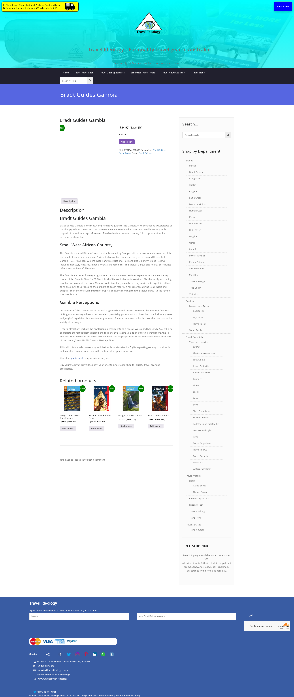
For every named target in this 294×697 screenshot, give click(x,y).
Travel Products (194, 475)
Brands (189, 160)
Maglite (193, 236)
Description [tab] (69, 201)
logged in (79, 459)
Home (66, 72)
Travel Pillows (200, 449)
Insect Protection (201, 366)
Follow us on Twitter (46, 691)
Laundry (197, 378)
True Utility (195, 287)
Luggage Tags (196, 504)
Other (192, 242)
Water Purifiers (197, 330)
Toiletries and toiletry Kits (206, 423)
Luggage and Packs (199, 306)
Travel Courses (196, 529)
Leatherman (195, 223)
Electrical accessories (204, 353)
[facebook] (56, 654)
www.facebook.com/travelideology (53, 674)
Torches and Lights (203, 430)
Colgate (193, 191)
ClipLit (192, 184)
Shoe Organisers (201, 411)
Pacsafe (193, 249)
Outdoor (190, 301)
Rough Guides (196, 262)
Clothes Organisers (199, 498)
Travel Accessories (198, 342)
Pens (195, 398)
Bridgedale (194, 178)
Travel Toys (195, 517)
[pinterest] (84, 654)
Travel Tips (197, 72)
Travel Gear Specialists (112, 72)
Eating (196, 346)
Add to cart (126, 141)
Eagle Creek (195, 197)
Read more (96, 428)
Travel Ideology (197, 281)
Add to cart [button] (68, 428)
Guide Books (125, 153)
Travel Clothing (197, 511)
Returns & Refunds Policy (128, 695)
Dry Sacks (198, 317)
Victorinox (194, 294)
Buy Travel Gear (84, 72)
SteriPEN (193, 274)
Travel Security (200, 456)
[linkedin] (93, 654)
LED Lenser (195, 229)
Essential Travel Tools (143, 72)
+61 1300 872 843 (45, 665)
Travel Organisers (202, 443)
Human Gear (195, 210)
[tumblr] (110, 654)
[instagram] (75, 654)
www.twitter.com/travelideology (52, 678)
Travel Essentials (194, 337)
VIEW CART (283, 6)
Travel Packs (199, 323)
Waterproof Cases (202, 468)
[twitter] (67, 654)
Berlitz (192, 165)
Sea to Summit (196, 268)
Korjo (192, 217)
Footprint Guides (197, 204)
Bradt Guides (159, 149)
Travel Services (193, 524)
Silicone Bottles (201, 417)
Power (196, 404)
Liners (196, 385)
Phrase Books (200, 492)
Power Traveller (197, 255)
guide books (77, 357)
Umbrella (198, 462)
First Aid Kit (199, 359)
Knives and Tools (201, 372)
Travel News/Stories (172, 72)
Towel (196, 436)
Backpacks (198, 310)
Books (192, 480)
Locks (196, 391)
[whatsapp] (101, 654)
